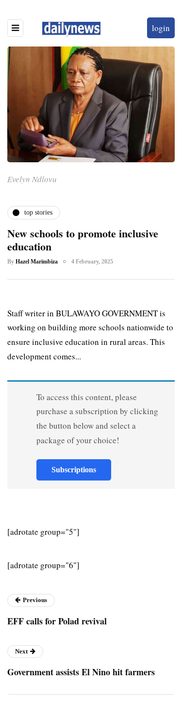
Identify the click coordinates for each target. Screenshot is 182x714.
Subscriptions (73, 470)
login (161, 27)
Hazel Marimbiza (37, 261)
